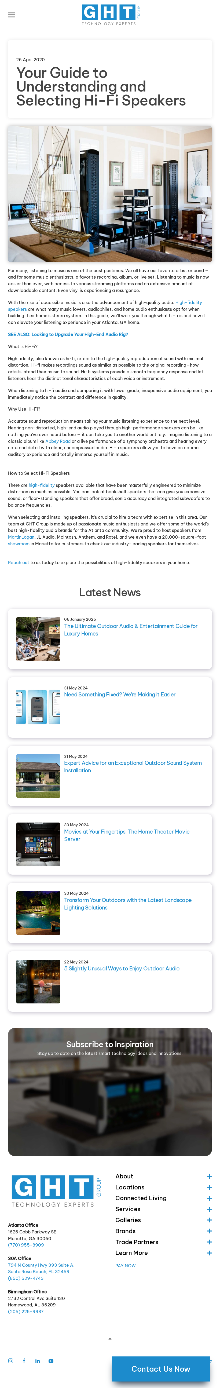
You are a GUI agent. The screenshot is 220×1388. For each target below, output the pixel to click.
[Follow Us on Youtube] (51, 1360)
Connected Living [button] (141, 1198)
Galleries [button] (128, 1220)
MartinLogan (21, 537)
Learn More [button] (131, 1252)
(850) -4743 (26, 1278)
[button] (11, 14)
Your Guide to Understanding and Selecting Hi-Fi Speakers (101, 86)
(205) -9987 (26, 1311)
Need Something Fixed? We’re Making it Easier (119, 694)
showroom (19, 543)
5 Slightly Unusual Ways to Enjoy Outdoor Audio (121, 968)
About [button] (124, 1176)
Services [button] (127, 1209)
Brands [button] (125, 1231)
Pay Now (125, 1265)
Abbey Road (58, 441)
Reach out (18, 562)
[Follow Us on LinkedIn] (37, 1360)
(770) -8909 (26, 1245)
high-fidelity (42, 485)
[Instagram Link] (10, 1360)
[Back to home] (110, 14)
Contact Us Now (161, 1369)
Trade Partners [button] (136, 1242)
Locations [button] (129, 1187)
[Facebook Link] (24, 1360)
